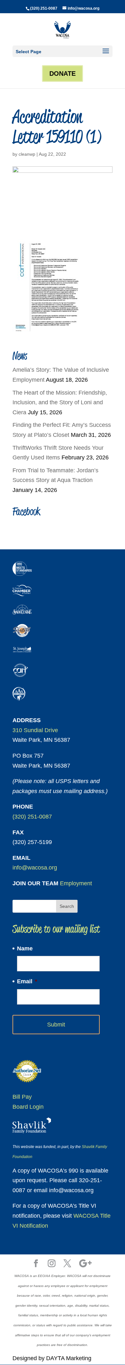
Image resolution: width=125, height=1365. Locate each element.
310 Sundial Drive (35, 730)
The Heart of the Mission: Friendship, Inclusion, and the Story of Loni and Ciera (60, 402)
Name (25, 948)
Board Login (28, 1107)
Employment (76, 883)
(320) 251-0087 (43, 8)
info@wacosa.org (35, 867)
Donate (62, 73)
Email (27, 981)
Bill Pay (22, 1097)
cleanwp (27, 154)
